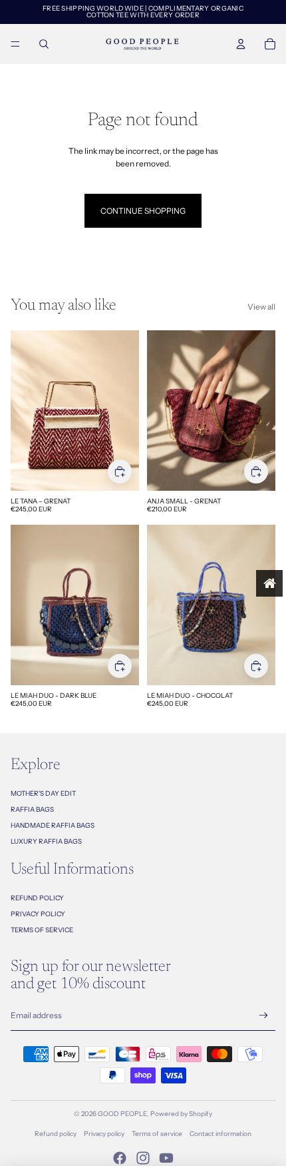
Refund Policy (37, 898)
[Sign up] (263, 1015)
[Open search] (44, 44)
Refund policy (55, 1133)
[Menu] (15, 44)
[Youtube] (166, 1158)
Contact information (220, 1133)
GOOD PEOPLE (122, 1113)
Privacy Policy (38, 914)
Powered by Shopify (181, 1113)
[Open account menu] (240, 44)
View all (261, 307)
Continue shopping (143, 211)
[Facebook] (120, 1158)
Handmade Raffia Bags (52, 825)
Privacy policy (104, 1133)
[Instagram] (143, 1158)
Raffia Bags (32, 809)
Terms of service (157, 1133)
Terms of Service (42, 930)
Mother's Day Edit (43, 793)
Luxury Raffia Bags (46, 841)
